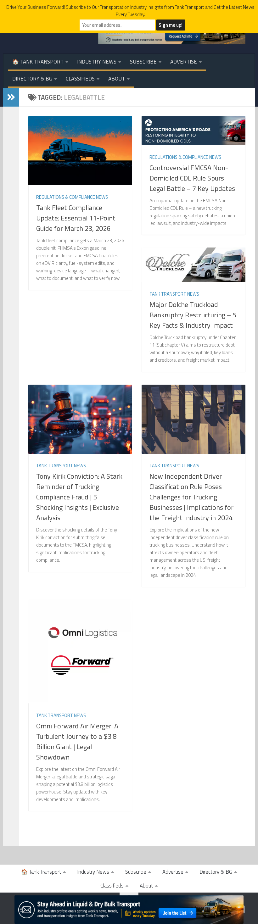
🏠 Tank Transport (38, 62)
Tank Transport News (174, 294)
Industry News (96, 62)
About (116, 79)
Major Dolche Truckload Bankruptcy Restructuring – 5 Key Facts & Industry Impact (192, 315)
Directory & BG (32, 79)
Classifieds (80, 79)
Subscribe (143, 62)
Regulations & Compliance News (72, 197)
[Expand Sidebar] (11, 97)
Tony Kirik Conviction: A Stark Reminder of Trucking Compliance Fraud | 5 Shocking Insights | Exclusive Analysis (79, 497)
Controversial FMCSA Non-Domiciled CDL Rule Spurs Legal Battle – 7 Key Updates (192, 178)
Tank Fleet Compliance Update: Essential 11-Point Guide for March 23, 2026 (75, 218)
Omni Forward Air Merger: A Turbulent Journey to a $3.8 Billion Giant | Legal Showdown (77, 741)
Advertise (183, 62)
